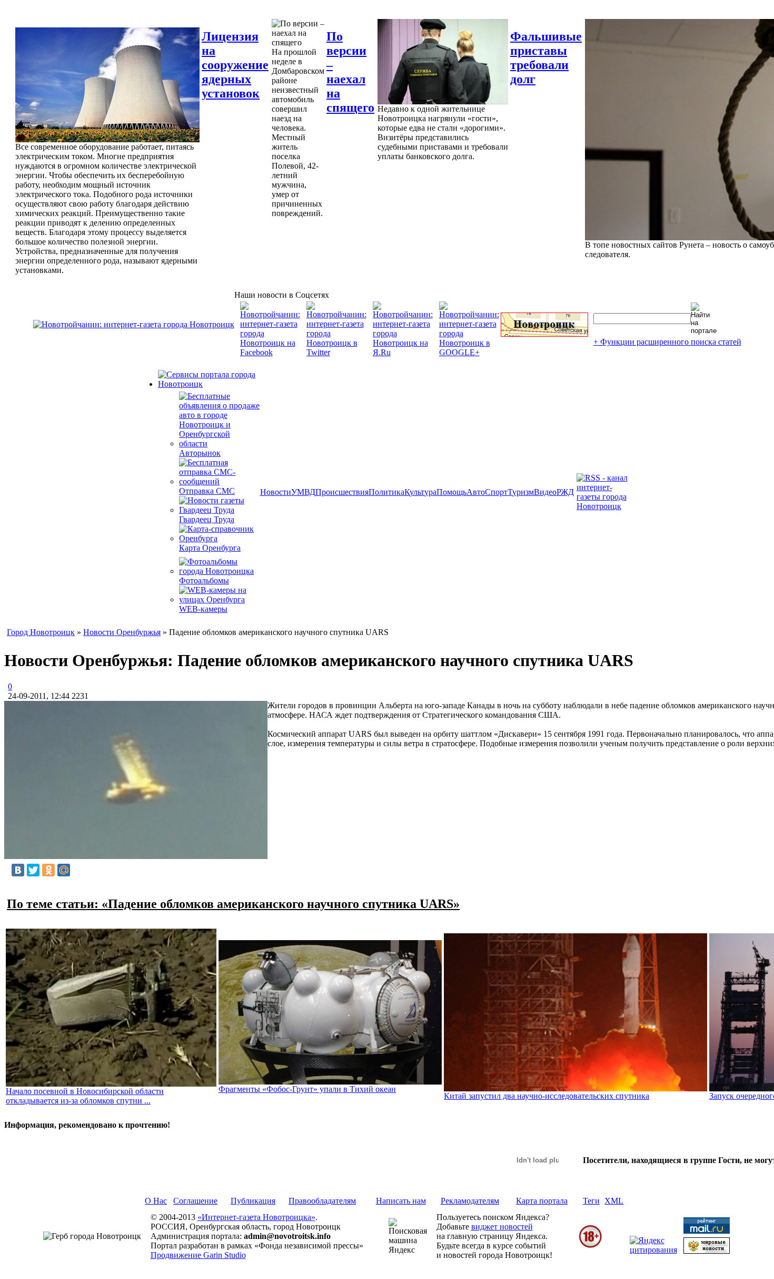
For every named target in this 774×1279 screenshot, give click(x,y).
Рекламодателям (470, 1200)
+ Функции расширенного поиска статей (667, 341)
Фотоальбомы (204, 580)
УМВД (303, 491)
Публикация (253, 1200)
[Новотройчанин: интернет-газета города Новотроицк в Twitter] (336, 352)
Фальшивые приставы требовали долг (546, 58)
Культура (420, 491)
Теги (591, 1200)
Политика (386, 491)
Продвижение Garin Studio (198, 1255)
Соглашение (195, 1200)
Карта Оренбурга (210, 547)
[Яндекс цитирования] (653, 1249)
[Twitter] (33, 870)
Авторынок (200, 452)
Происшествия (342, 491)
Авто (476, 491)
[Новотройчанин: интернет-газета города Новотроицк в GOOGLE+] (469, 352)
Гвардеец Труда (206, 519)
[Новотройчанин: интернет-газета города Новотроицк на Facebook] (270, 352)
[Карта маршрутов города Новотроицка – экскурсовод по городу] (544, 333)
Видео (545, 491)
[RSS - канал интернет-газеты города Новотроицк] (605, 506)
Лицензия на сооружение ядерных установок (235, 65)
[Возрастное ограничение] (590, 1246)
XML (613, 1200)
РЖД (565, 491)
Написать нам (401, 1200)
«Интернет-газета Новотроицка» (256, 1217)
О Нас (156, 1200)
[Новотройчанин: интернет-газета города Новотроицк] (133, 324)
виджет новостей (502, 1226)
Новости (275, 491)
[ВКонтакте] (18, 870)
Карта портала (542, 1200)
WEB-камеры (203, 608)
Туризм (521, 491)
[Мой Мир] (63, 870)
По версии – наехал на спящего (350, 72)
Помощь (451, 491)
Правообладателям (322, 1200)
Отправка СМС (207, 490)
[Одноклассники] (48, 870)
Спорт (496, 491)
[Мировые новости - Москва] (706, 1250)
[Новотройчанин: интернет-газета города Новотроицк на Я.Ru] (403, 352)
